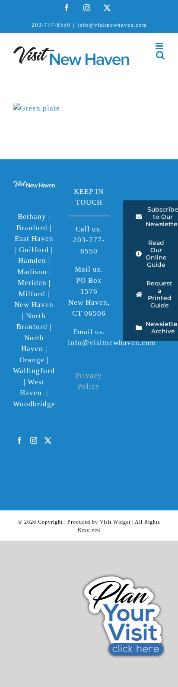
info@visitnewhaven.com (112, 25)
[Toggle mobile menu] (160, 46)
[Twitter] (48, 440)
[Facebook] (19, 440)
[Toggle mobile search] (160, 55)
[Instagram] (34, 440)
